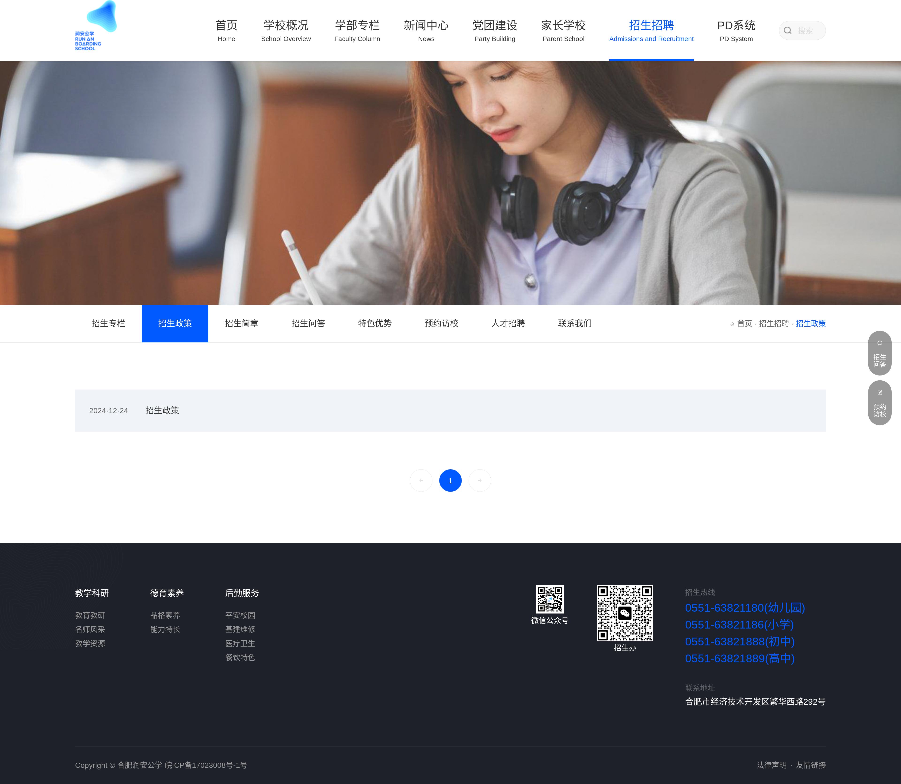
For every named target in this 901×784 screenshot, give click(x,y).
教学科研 (92, 593)
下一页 (480, 480)
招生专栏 (108, 323)
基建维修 (240, 629)
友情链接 (811, 765)
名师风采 (90, 629)
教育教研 (90, 615)
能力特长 (165, 629)
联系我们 (575, 323)
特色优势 (375, 323)
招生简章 (242, 323)
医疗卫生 (240, 643)
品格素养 (165, 615)
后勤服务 (242, 593)
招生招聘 (774, 323)
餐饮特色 (240, 657)
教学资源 (90, 643)
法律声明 (772, 765)
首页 (744, 323)
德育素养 (167, 593)
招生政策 (175, 323)
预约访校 (441, 323)
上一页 (421, 480)
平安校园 (240, 615)
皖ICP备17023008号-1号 (206, 765)
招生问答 (308, 323)
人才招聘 (508, 323)
